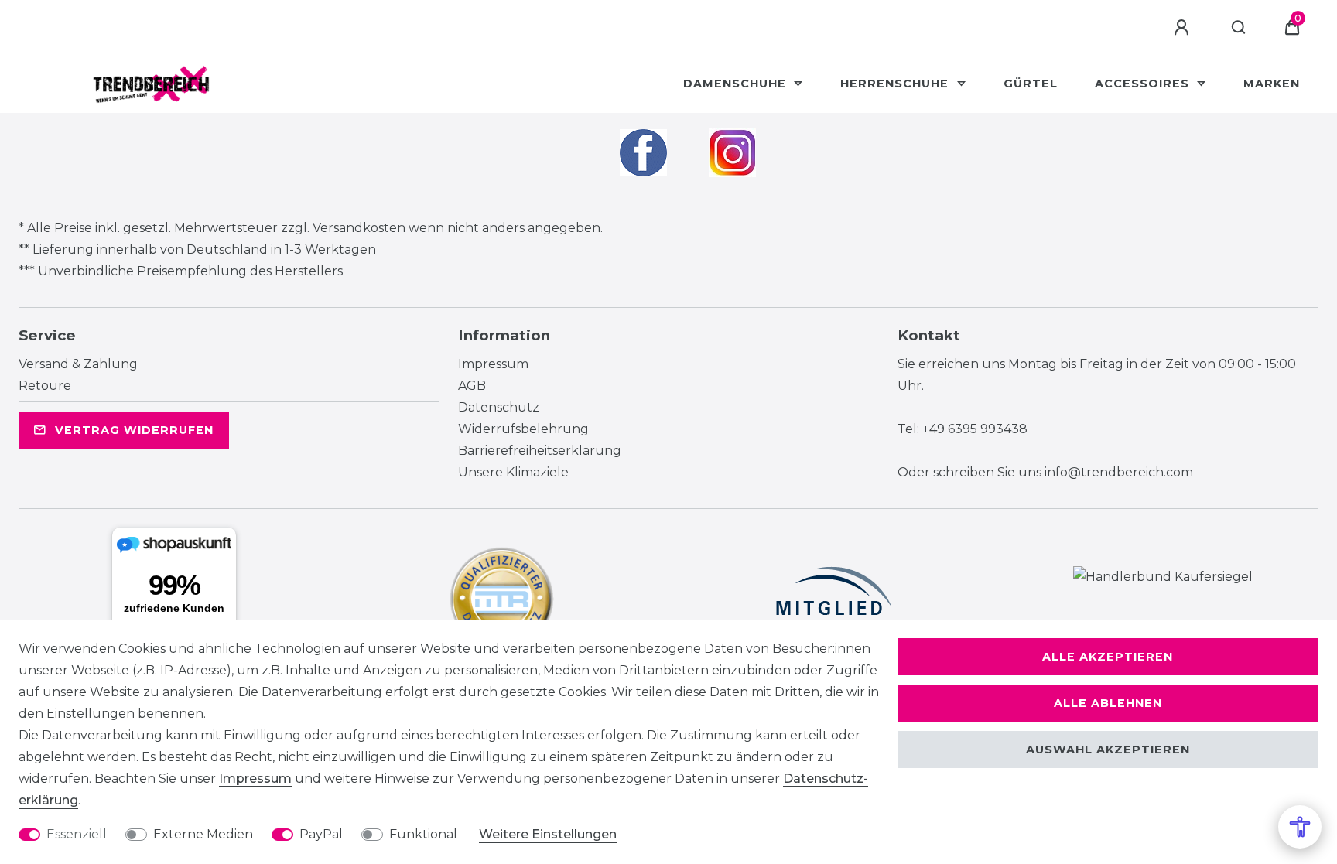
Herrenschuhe (896, 83)
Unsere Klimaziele (513, 472)
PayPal (321, 834)
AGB (472, 385)
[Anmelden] (1183, 28)
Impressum (493, 364)
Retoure (45, 385)
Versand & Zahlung (78, 364)
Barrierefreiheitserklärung (539, 450)
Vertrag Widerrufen (134, 430)
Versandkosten (359, 227)
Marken (1271, 83)
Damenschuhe (736, 83)
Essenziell (76, 834)
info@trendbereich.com (1119, 472)
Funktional (423, 834)
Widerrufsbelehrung (523, 429)
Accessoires (1144, 83)
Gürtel (1031, 83)
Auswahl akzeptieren (1108, 749)
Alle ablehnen (1108, 703)
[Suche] (1239, 28)
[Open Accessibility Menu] (1300, 827)
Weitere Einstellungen (548, 834)
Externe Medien (203, 834)
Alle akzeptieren (1107, 657)
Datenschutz (498, 407)
